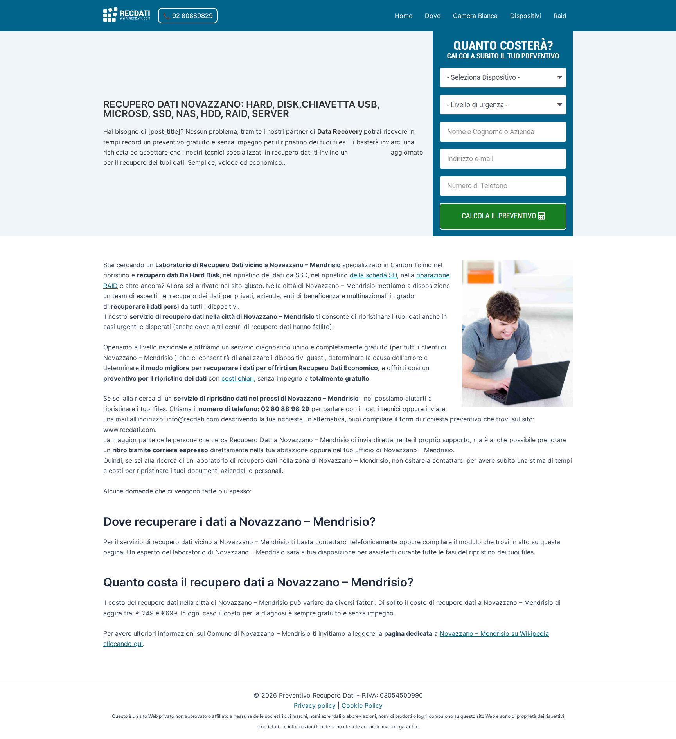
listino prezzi (369, 152)
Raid (560, 16)
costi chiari (237, 378)
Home (403, 16)
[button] (188, 15)
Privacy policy (315, 705)
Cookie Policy (362, 705)
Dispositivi (525, 16)
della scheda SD (373, 275)
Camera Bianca (475, 16)
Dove (432, 16)
